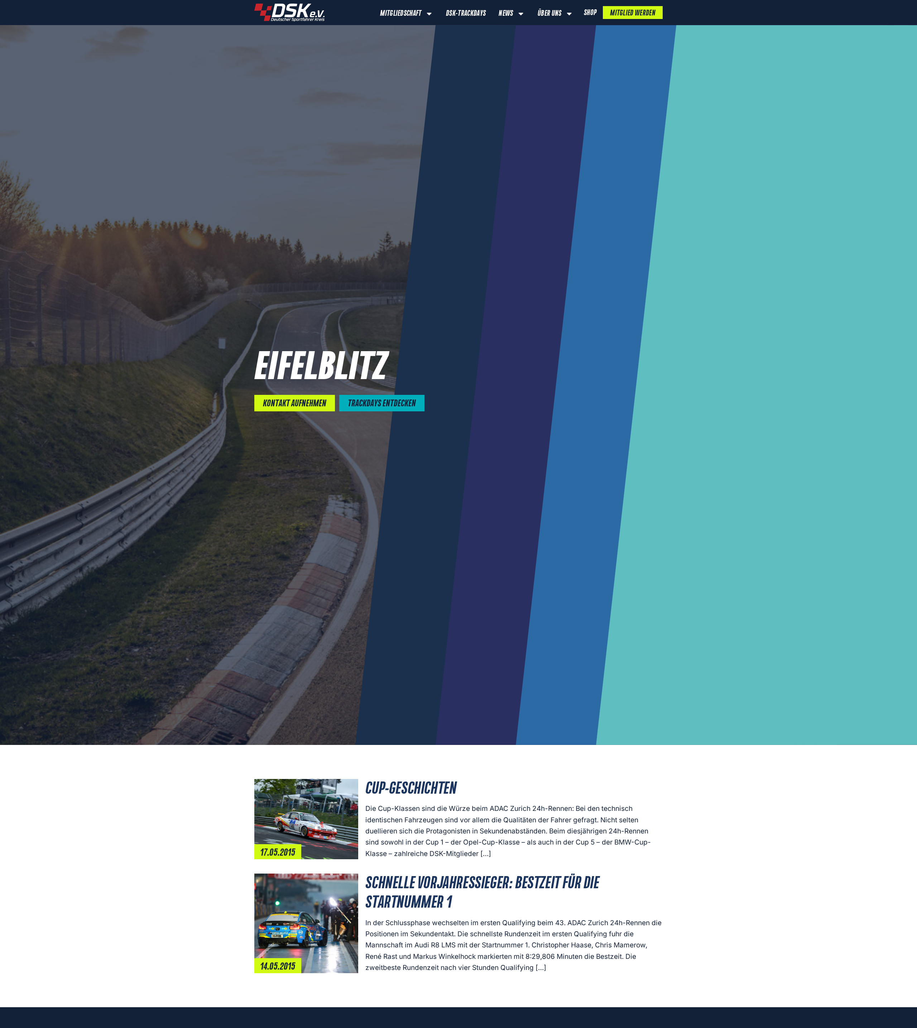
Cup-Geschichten (410, 789)
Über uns (550, 14)
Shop (590, 13)
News (506, 14)
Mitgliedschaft (400, 14)
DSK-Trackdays (466, 14)
